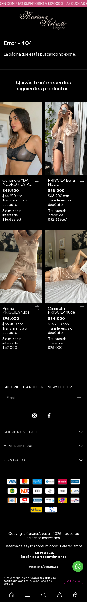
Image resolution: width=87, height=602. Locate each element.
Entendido (73, 581)
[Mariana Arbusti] (12, 594)
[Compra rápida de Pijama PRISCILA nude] (37, 307)
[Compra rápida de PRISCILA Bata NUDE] (82, 179)
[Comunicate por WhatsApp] (77, 566)
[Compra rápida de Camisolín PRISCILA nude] (82, 307)
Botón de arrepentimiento (44, 556)
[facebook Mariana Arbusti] (49, 415)
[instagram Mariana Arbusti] (34, 415)
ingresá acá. (43, 552)
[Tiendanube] (44, 567)
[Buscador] (43, 594)
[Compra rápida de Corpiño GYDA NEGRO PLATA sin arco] (37, 179)
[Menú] (28, 594)
